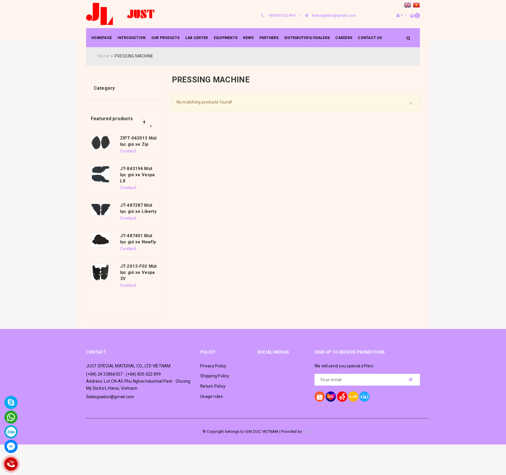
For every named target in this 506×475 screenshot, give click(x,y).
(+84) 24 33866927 (104, 374)
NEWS (248, 38)
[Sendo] (342, 396)
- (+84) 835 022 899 (142, 374)
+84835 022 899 (281, 15)
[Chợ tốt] (353, 396)
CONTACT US (370, 38)
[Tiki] (364, 396)
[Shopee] (319, 396)
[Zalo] (11, 431)
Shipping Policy (214, 376)
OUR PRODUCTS (165, 38)
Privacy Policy (213, 366)
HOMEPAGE (101, 38)
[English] (408, 5)
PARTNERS (269, 38)
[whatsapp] (11, 417)
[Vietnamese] (416, 5)
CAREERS (343, 38)
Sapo (307, 431)
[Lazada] (331, 396)
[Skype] (11, 402)
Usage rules (211, 396)
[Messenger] (11, 446)
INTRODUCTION (131, 38)
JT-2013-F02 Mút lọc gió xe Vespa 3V (138, 272)
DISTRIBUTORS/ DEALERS (307, 38)
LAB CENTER (196, 38)
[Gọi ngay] (11, 464)
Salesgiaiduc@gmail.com (334, 15)
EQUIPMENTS (226, 38)
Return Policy (212, 386)
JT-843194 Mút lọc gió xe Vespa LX (137, 175)
